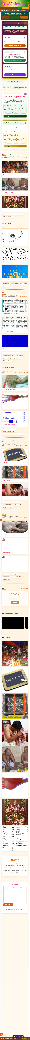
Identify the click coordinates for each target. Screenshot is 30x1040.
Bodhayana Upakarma (17, 576)
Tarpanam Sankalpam (7, 507)
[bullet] (16, 887)
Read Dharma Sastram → (21, 372)
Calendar (5, 358)
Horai (19, 358)
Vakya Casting (14, 283)
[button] (21, 887)
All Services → (24, 227)
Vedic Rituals (6, 502)
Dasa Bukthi (6, 286)
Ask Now (15, 602)
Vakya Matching (23, 283)
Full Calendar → (23, 296)
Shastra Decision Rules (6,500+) (10, 428)
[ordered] (14, 887)
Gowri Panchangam (7, 360)
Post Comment (8, 904)
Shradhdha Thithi (17, 504)
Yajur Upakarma (15, 574)
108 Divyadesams (7, 214)
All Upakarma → (24, 517)
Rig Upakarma (6, 574)
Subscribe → (25, 613)
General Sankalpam (15, 502)
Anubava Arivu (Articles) (8, 216)
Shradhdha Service (7, 504)
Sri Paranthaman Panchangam (9, 431)
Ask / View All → (24, 588)
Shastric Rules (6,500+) (8, 355)
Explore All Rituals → (22, 445)
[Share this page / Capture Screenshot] (1, 1034)
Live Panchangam (19, 355)
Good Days (12, 358)
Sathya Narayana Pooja (18, 214)
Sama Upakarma (6, 576)
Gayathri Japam (6, 579)
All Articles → (24, 157)
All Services (6, 283)
